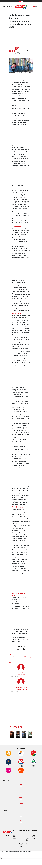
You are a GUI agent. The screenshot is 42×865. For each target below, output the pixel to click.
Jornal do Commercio (34, 836)
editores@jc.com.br (21, 674)
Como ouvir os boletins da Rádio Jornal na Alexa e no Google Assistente (27, 837)
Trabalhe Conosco (21, 854)
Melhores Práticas (21, 844)
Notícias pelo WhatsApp (27, 840)
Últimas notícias (14, 836)
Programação (27, 843)
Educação (12, 656)
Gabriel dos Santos (21, 687)
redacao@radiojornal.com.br (21, 689)
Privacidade (21, 841)
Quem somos (21, 835)
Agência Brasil (21, 672)
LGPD (21, 846)
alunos (28, 656)
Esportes (14, 841)
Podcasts (14, 838)
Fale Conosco (21, 851)
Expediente (21, 849)
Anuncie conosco (27, 846)
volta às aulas (20, 656)
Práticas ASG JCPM (21, 839)
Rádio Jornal (34, 838)
